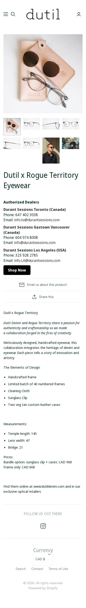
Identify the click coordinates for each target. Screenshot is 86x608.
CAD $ (40, 559)
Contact (37, 569)
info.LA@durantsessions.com (37, 260)
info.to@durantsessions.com (37, 219)
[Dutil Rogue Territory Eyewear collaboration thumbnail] (12, 126)
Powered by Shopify (43, 588)
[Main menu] (5, 14)
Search (21, 569)
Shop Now (17, 270)
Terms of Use (58, 569)
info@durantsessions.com (34, 242)
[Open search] (13, 14)
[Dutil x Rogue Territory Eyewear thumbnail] (31, 124)
